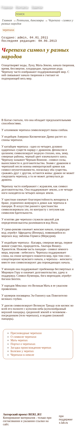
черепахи (8, 29)
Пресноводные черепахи (26, 333)
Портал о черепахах (23, 343)
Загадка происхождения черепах (31, 347)
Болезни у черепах (22, 351)
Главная (6, 7)
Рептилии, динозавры (30, 20)
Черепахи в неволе (22, 354)
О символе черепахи (23, 336)
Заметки (36, 7)
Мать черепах (19, 340)
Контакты (21, 7)
